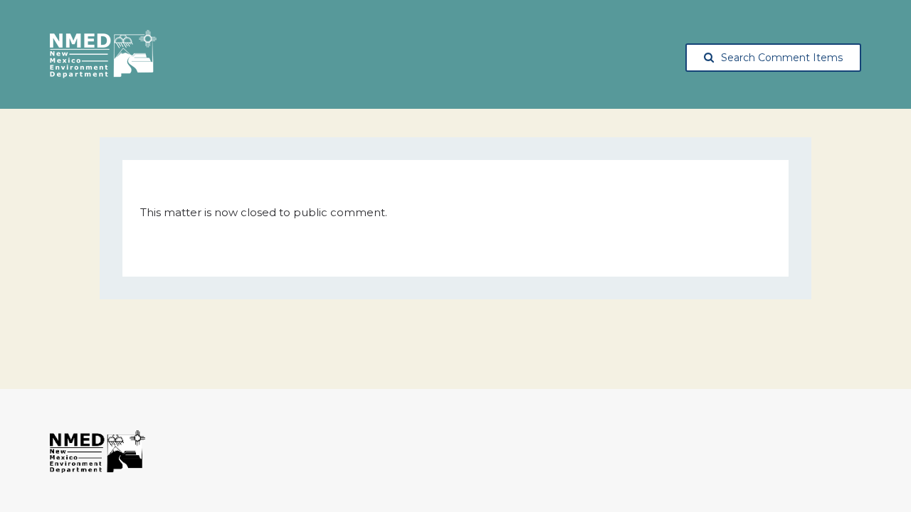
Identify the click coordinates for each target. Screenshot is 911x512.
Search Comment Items (782, 57)
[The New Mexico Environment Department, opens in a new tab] (103, 55)
